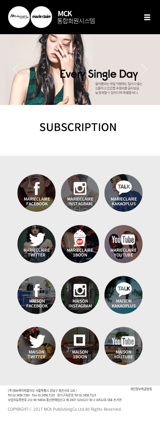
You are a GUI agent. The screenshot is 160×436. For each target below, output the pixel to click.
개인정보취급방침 (141, 388)
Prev (16, 69)
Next (143, 69)
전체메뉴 (147, 17)
